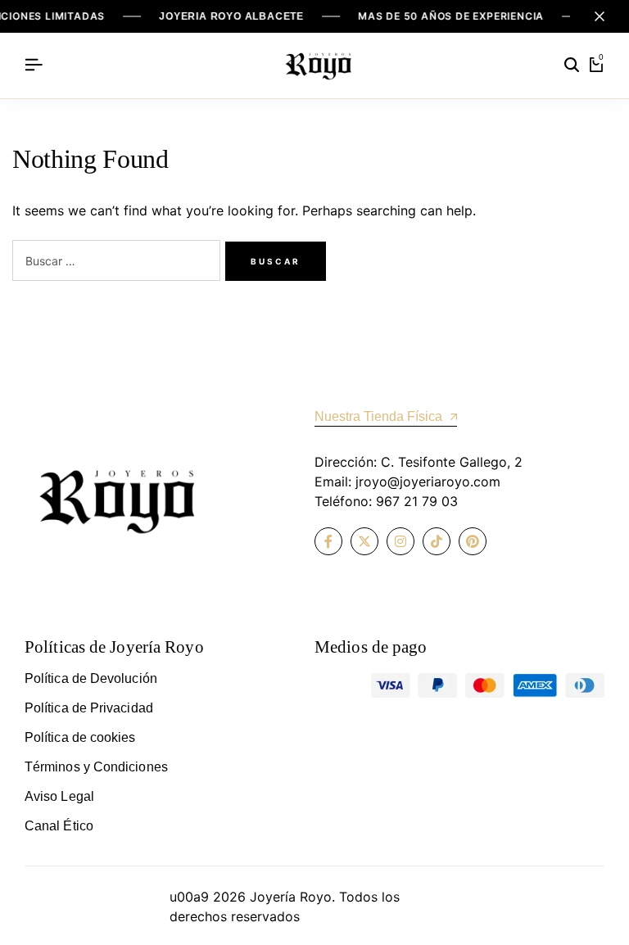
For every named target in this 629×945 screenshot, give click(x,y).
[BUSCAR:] (118, 262)
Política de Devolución (91, 678)
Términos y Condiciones (96, 767)
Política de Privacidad (89, 708)
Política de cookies (80, 737)
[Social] (328, 541)
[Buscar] (571, 65)
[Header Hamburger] (34, 64)
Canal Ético (59, 826)
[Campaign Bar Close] (599, 16)
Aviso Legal (59, 796)
